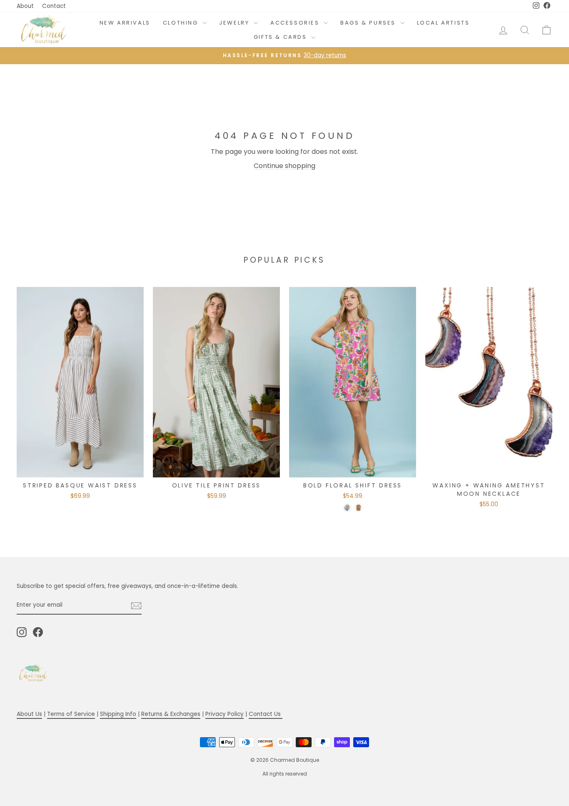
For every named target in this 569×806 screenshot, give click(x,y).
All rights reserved (284, 773)
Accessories (296, 23)
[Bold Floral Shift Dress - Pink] (347, 508)
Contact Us (265, 714)
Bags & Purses (369, 23)
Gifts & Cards (281, 37)
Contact (54, 6)
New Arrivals (125, 23)
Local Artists (443, 23)
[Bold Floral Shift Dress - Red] (358, 508)
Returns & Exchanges (170, 714)
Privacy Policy (224, 714)
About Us (29, 714)
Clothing (181, 23)
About (25, 6)
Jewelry (235, 23)
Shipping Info (118, 714)
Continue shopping (284, 166)
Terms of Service (71, 714)
